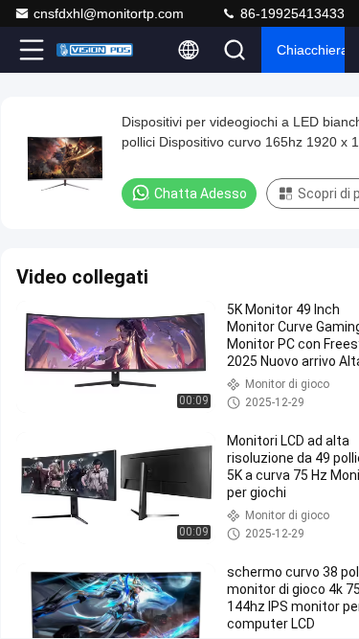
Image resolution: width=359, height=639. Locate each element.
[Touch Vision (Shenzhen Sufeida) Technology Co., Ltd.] (94, 50)
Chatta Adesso (200, 193)
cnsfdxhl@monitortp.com (109, 13)
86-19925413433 (290, 13)
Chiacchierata (311, 49)
